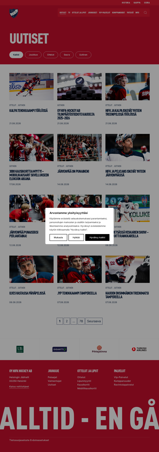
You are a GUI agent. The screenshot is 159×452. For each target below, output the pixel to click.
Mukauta (58, 237)
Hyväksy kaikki (97, 237)
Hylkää (76, 237)
